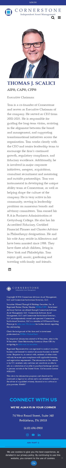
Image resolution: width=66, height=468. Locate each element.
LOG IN (33, 2)
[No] (62, 458)
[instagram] (27, 435)
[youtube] (33, 435)
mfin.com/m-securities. (28, 344)
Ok (33, 463)
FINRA (39, 307)
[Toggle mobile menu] (59, 17)
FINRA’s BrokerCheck (29, 334)
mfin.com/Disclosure (26, 324)
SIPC (45, 307)
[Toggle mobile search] (52, 17)
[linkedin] (9, 269)
